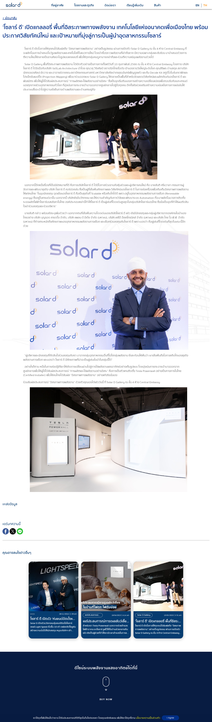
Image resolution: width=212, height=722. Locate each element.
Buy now (106, 699)
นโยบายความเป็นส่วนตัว (148, 718)
